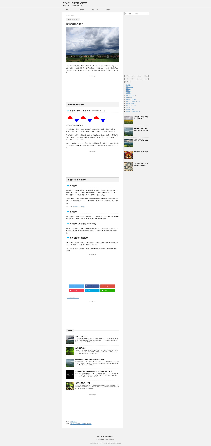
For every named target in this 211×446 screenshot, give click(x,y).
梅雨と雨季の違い (80, 348)
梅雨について (95, 9)
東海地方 (133, 79)
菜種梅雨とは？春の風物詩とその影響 (141, 117)
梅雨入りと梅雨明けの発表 (133, 101)
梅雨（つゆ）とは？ (131, 95)
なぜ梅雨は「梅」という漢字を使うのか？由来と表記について (93, 371)
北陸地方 (139, 76)
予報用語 (108, 9)
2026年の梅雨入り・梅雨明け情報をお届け (105, 439)
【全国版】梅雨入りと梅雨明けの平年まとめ (141, 164)
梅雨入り (68, 9)
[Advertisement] (92, 88)
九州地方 (133, 76)
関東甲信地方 (128, 82)
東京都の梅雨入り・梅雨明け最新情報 (80, 424)
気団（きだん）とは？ (82, 336)
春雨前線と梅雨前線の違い (133, 111)
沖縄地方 (139, 79)
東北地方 (127, 79)
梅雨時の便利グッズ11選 (82, 383)
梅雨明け (82, 9)
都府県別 (128, 93)
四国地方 (145, 76)
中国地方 (127, 76)
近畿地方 (145, 79)
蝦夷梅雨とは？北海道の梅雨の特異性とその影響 (89, 359)
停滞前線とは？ (130, 109)
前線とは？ (73, 422)
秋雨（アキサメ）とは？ (141, 151)
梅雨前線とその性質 (78, 206)
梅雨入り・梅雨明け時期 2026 (75, 3)
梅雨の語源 (129, 97)
